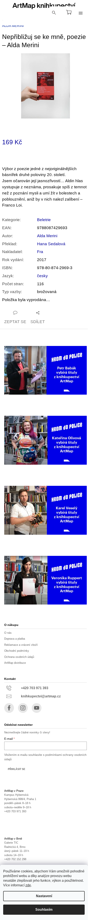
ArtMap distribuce (15, 662)
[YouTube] (36, 708)
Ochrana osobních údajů (19, 656)
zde (28, 885)
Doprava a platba (14, 638)
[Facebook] (9, 708)
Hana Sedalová (51, 244)
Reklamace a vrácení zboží (21, 644)
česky (42, 276)
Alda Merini (47, 236)
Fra (40, 251)
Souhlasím (43, 909)
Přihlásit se (16, 769)
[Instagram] (23, 708)
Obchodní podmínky (16, 650)
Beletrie (44, 220)
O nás (8, 632)
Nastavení (44, 896)
